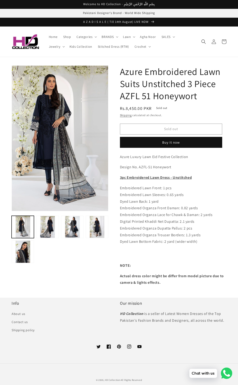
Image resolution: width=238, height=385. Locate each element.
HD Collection (112, 380)
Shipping (126, 115)
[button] (86, 37)
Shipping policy (23, 330)
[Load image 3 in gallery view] (72, 227)
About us (18, 314)
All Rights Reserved (131, 380)
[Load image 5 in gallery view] (23, 251)
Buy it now (171, 142)
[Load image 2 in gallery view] (47, 227)
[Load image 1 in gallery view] (23, 227)
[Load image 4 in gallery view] (97, 227)
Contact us (20, 322)
